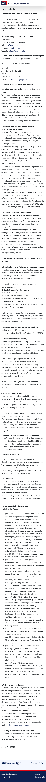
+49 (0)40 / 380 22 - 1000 (14, 45)
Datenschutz (40, 777)
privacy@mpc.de (13, 48)
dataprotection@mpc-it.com (18, 79)
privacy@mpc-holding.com (18, 725)
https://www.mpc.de (17, 51)
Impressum (38, 774)
